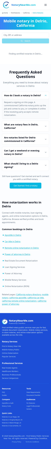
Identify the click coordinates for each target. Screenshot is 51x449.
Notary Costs (6, 406)
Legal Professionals (33, 406)
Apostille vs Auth (7, 403)
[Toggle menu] (45, 4)
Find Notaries (15, 13)
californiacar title (35, 297)
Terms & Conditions (32, 442)
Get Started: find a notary (25, 185)
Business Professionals (11, 375)
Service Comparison (10, 378)
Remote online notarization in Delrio (22, 248)
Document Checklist (33, 395)
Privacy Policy (16, 442)
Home (6, 13)
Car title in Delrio (12, 241)
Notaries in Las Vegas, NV (11, 417)
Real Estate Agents (9, 368)
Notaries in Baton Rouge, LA (11, 423)
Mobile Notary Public (10, 349)
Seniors (29, 409)
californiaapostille (17, 297)
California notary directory (28, 294)
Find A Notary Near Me (11, 346)
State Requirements (33, 392)
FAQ (3, 392)
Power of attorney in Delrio (17, 254)
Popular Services (9, 356)
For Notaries (30, 403)
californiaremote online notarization (19, 301)
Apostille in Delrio (13, 235)
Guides (4, 395)
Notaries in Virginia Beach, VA (12, 420)
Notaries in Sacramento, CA (11, 426)
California (26, 13)
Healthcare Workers (10, 371)
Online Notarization (10, 353)
